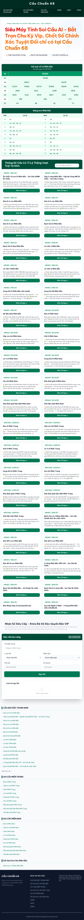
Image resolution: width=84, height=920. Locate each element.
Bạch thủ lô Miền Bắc (10, 732)
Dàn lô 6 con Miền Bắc (11, 724)
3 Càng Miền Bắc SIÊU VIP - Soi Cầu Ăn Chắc (19, 762)
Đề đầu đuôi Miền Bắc (10, 759)
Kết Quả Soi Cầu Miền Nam (39, 897)
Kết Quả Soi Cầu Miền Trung (40, 890)
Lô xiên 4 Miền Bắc (9, 747)
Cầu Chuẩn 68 (42, 3)
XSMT (69, 10)
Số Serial (46, 663)
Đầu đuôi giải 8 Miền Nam (12, 847)
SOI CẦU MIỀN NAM (44, 11)
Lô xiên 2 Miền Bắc (9, 740)
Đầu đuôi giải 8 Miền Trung (12, 805)
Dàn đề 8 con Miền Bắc (53, 541)
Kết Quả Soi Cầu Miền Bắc (39, 884)
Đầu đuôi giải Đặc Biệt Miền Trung (15, 809)
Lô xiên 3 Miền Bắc (9, 743)
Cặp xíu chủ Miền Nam (11, 828)
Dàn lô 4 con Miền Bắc (11, 721)
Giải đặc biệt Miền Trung (11, 812)
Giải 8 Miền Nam (9, 831)
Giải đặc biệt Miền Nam (11, 854)
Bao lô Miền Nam (9, 824)
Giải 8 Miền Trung (9, 789)
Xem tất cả (6, 771)
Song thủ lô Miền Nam (10, 839)
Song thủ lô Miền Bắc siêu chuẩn (14, 751)
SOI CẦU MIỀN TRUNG (28, 11)
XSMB (59, 10)
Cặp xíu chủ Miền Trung (11, 786)
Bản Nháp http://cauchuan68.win (17, 606)
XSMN (79, 10)
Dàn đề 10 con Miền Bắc (13, 563)
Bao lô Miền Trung (9, 782)
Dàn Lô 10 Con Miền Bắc (11, 713)
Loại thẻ (8, 653)
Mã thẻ (7, 663)
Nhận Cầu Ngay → (21, 190)
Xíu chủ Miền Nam (9, 843)
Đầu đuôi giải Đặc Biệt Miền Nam (14, 850)
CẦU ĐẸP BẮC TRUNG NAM (8, 11)
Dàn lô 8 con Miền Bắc (11, 728)
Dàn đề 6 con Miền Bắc (12, 541)
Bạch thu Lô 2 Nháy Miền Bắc (13, 866)
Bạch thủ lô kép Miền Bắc (12, 736)
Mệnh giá (46, 653)
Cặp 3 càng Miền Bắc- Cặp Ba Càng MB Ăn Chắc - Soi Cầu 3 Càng (26, 717)
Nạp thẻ (42, 674)
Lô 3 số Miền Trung (9, 793)
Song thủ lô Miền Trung (11, 797)
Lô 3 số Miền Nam (9, 835)
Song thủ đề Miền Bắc (10, 755)
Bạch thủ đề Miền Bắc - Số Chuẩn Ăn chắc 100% (19, 766)
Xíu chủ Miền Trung (9, 801)
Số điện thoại (10, 644)
